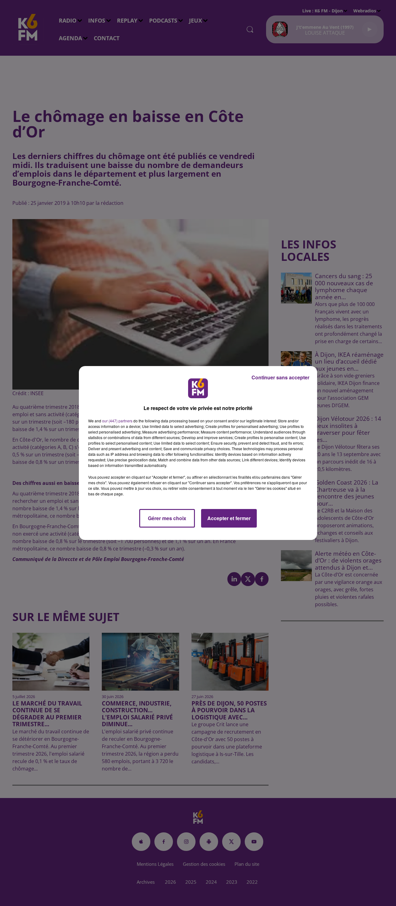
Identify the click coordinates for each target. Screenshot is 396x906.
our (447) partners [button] (117, 420)
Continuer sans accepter (280, 377)
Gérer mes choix (167, 518)
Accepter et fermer (229, 518)
